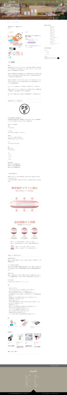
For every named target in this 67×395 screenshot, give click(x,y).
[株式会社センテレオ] (12, 2)
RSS (58, 365)
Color (26, 39)
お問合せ (26, 383)
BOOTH (35, 383)
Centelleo (43, 1)
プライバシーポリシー (28, 386)
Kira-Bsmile (35, 375)
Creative (48, 1)
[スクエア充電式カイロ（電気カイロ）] (13, 323)
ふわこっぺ (47, 54)
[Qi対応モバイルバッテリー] (24, 323)
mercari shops (36, 384)
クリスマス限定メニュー (54, 37)
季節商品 (31, 47)
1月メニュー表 (52, 34)
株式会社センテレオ (49, 393)
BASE (35, 378)
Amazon (35, 381)
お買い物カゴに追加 (32, 42)
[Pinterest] (56, 365)
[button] (22, 33)
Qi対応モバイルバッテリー (23, 326)
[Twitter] (53, 365)
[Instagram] (54, 365)
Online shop (27, 381)
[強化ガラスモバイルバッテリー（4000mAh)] (36, 323)
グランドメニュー (53, 40)
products (52, 1)
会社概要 (26, 384)
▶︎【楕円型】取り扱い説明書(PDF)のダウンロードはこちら (18, 281)
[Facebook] (51, 365)
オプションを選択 (11, 345)
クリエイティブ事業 (28, 375)
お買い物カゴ (36, 386)
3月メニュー (52, 28)
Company (57, 1)
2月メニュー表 (52, 31)
